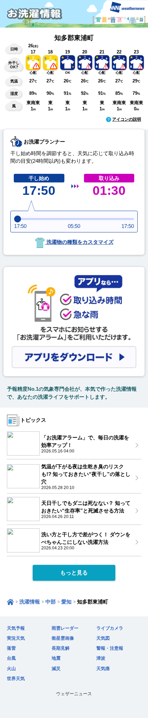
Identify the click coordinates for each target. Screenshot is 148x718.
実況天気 (16, 638)
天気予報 (16, 628)
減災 (56, 668)
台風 (11, 658)
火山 (11, 668)
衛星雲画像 (63, 638)
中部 (50, 602)
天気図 (103, 638)
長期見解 (61, 648)
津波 (100, 658)
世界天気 (16, 678)
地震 (56, 658)
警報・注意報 (109, 648)
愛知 (66, 602)
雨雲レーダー (65, 628)
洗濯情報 (29, 602)
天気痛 (103, 668)
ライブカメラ (109, 628)
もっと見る (74, 573)
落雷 (11, 648)
